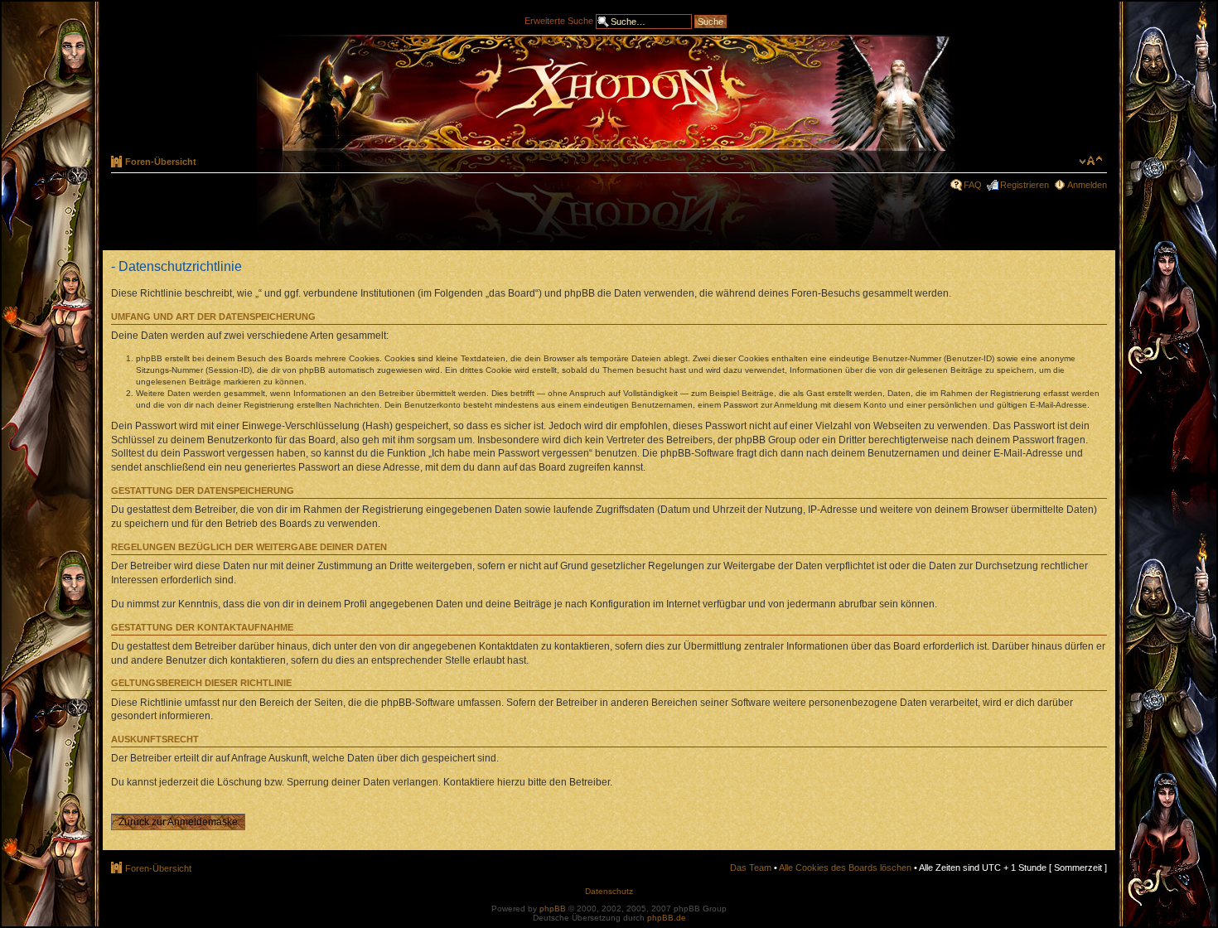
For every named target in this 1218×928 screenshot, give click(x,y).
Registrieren (1024, 185)
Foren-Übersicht (160, 162)
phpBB (552, 908)
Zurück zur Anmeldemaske (178, 822)
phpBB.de (666, 917)
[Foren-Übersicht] (609, 93)
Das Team (750, 867)
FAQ (973, 185)
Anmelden (1087, 185)
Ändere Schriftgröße (1091, 160)
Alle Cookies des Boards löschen (845, 867)
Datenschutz (609, 891)
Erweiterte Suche (558, 20)
